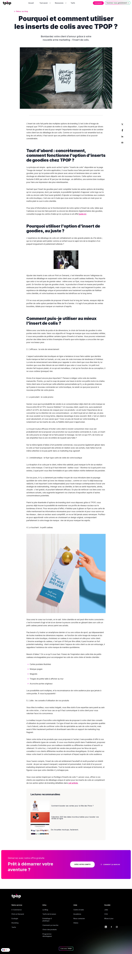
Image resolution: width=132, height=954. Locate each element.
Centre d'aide (78, 910)
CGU (106, 914)
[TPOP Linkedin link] (106, 927)
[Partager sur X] (122, 124)
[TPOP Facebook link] (111, 927)
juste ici (82, 214)
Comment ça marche (50, 925)
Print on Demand (18, 914)
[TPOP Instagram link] (117, 927)
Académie (77, 914)
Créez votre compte (82, 864)
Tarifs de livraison (49, 914)
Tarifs (14, 927)
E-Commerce (17, 910)
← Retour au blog (21, 11)
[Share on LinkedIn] (122, 136)
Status (75, 923)
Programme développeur (47, 935)
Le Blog (45, 910)
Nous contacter (79, 918)
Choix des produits (49, 929)
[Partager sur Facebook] (122, 130)
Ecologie (15, 918)
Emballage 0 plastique (47, 920)
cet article (73, 783)
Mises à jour (108, 918)
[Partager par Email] (122, 143)
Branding (15, 923)
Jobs (106, 910)
